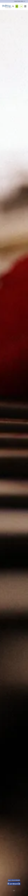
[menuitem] (16, 6)
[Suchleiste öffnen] (13, 6)
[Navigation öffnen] (25, 6)
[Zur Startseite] (7, 6)
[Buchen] (21, 6)
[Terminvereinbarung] (16, 6)
